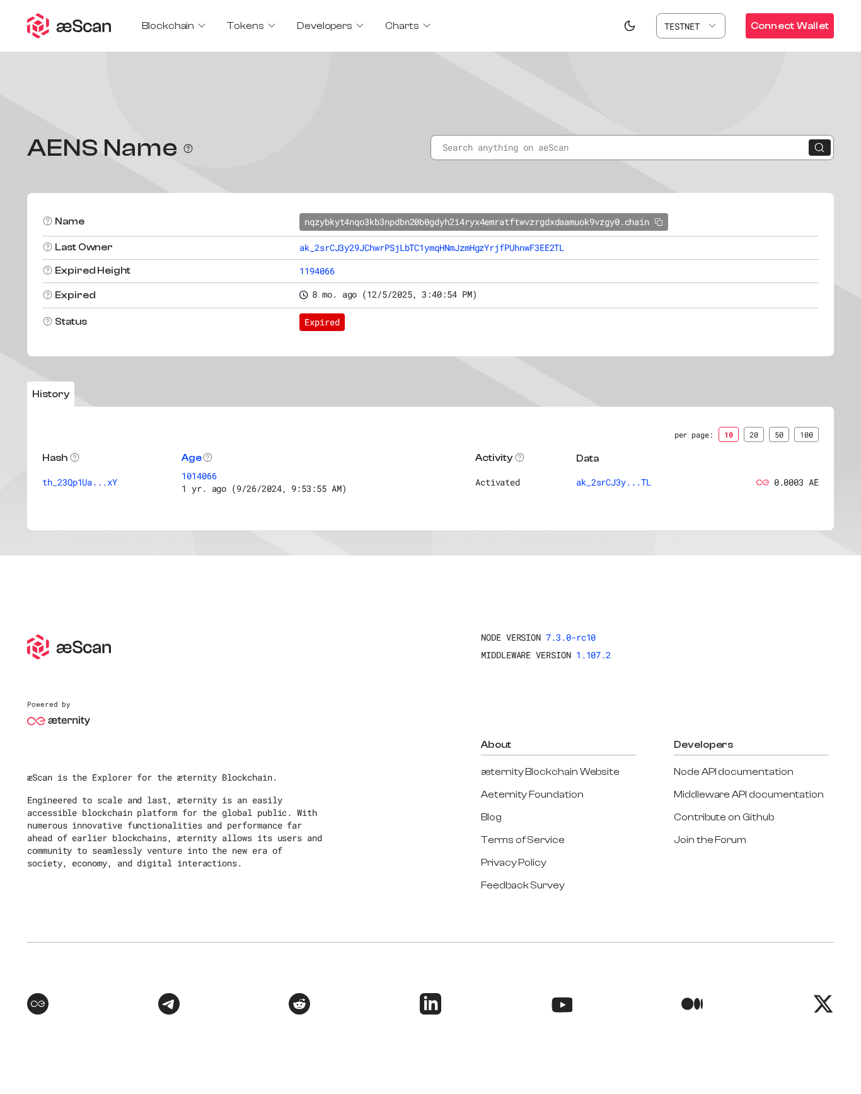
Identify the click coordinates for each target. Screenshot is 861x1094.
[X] (823, 1005)
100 (806, 434)
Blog (491, 817)
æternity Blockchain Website (550, 771)
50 (779, 434)
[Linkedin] (430, 1005)
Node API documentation (733, 771)
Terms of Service (523, 840)
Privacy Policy (513, 862)
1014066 (199, 476)
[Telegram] (169, 1005)
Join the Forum (710, 840)
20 (753, 434)
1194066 (317, 271)
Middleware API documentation (749, 794)
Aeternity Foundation (532, 794)
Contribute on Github (724, 817)
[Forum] (38, 1005)
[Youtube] (561, 1005)
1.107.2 (593, 655)
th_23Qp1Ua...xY (79, 482)
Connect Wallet (790, 26)
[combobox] (690, 25)
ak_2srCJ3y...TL (613, 482)
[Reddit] (299, 1005)
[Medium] (692, 1005)
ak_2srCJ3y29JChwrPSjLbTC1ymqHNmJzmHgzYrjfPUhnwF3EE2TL (431, 247)
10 (728, 434)
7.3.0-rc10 (571, 637)
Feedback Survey (523, 885)
